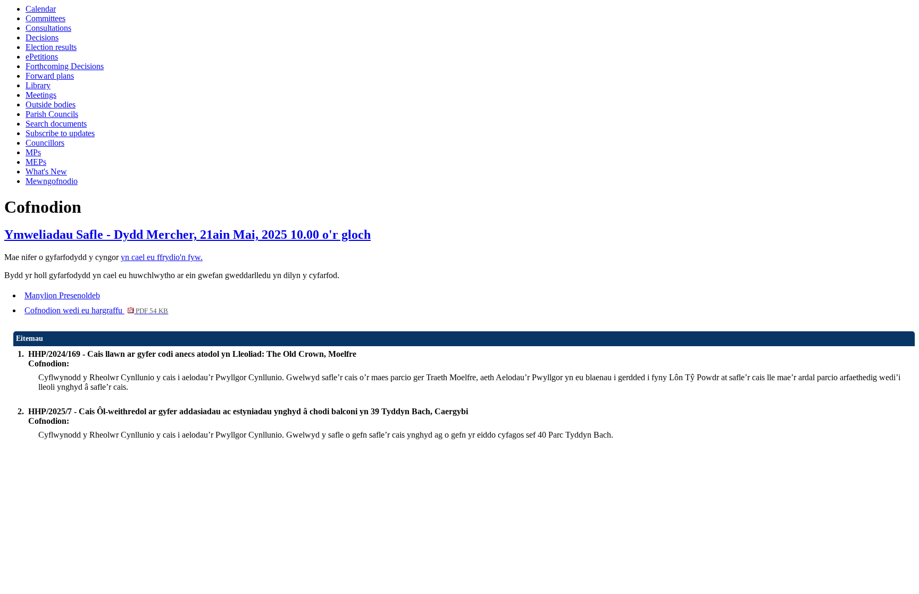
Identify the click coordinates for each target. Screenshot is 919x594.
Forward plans (50, 75)
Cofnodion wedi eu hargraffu (96, 310)
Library (38, 85)
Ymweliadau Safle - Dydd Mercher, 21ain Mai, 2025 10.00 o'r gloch (187, 234)
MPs (33, 152)
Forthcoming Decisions (65, 66)
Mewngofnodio (52, 181)
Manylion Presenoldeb (62, 295)
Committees (45, 18)
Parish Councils (52, 114)
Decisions (42, 37)
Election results (51, 47)
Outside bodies (51, 104)
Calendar (41, 8)
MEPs (36, 161)
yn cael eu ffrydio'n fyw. (162, 257)
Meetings (41, 94)
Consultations (48, 27)
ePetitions (42, 56)
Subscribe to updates (60, 133)
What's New (46, 171)
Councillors (45, 142)
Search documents (56, 123)
